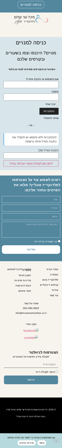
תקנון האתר (24, 275)
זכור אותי (50, 104)
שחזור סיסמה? (51, 118)
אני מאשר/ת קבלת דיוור (45, 241)
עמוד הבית (52, 269)
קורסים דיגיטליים (49, 284)
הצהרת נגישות (23, 285)
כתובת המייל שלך (48, 150)
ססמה (55, 91)
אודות (55, 290)
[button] (55, 27)
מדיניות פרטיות (22, 280)
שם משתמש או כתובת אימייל (42, 79)
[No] (56, 440)
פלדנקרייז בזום (50, 279)
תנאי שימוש (24, 290)
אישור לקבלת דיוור (45, 372)
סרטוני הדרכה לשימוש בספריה (19, 269)
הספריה (54, 274)
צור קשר (54, 295)
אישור (41, 442)
